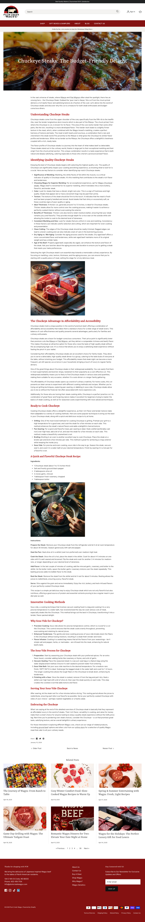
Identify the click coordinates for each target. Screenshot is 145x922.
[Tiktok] (14, 890)
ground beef (43, 727)
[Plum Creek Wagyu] (11, 12)
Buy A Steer (77, 874)
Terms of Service (89, 913)
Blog (87, 23)
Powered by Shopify (29, 907)
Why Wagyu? (77, 881)
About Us (76, 867)
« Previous (60, 848)
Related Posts (72, 760)
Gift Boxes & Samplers (59, 23)
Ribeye (63, 97)
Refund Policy (114, 913)
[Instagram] (10, 890)
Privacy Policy (126, 913)
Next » (86, 848)
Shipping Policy (102, 913)
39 (80, 848)
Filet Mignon (75, 97)
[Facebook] (6, 890)
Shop (42, 23)
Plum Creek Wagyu (16, 907)
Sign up (111, 889)
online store (80, 727)
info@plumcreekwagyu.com (16, 884)
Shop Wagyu (77, 878)
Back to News (72, 748)
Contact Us (99, 23)
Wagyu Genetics (78, 885)
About (77, 23)
